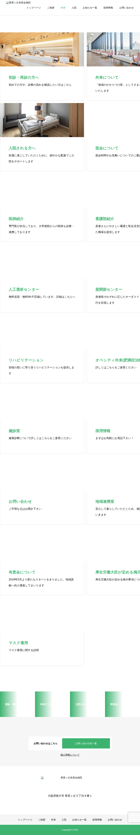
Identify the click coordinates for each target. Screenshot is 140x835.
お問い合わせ (126, 7)
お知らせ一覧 (90, 7)
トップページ (33, 7)
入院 (74, 7)
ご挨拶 (50, 7)
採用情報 (108, 7)
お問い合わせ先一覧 (86, 743)
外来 (63, 7)
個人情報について (70, 754)
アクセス (15, 51)
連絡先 (14, 30)
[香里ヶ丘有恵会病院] (70, 782)
